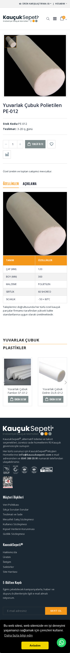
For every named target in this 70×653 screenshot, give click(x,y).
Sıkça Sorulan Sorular (16, 509)
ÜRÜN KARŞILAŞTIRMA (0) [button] (36, 3)
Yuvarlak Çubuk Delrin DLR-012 (52, 391)
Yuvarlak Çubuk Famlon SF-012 (17, 391)
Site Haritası (10, 571)
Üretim (7, 557)
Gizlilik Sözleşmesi (14, 534)
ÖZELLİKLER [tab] (11, 183)
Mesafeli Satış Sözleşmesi (18, 519)
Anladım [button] (35, 645)
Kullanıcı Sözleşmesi (15, 524)
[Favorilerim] (51, 144)
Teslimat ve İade (13, 514)
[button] (48, 17)
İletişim (7, 562)
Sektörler (8, 567)
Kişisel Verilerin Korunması (19, 529)
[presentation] (4, 382)
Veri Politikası (11, 504)
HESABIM (60, 3)
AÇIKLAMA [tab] (30, 183)
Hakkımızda (10, 552)
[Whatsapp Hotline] (61, 642)
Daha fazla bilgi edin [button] (18, 635)
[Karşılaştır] (7, 154)
